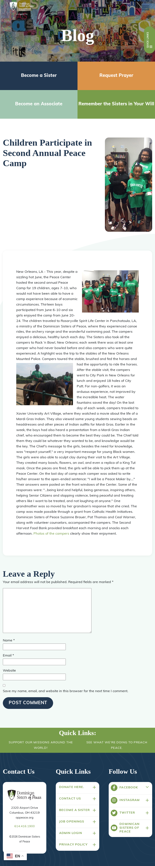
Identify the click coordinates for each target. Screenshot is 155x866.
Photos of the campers (51, 534)
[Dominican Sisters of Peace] (22, 9)
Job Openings (71, 821)
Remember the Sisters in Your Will (116, 104)
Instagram (129, 800)
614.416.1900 (24, 826)
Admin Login (70, 833)
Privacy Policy (73, 844)
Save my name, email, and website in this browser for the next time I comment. (65, 691)
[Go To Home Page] (25, 795)
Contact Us (70, 798)
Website (9, 671)
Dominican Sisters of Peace (129, 828)
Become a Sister (39, 75)
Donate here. (71, 787)
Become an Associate (38, 104)
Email (8, 655)
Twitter (127, 812)
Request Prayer (116, 75)
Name (9, 640)
